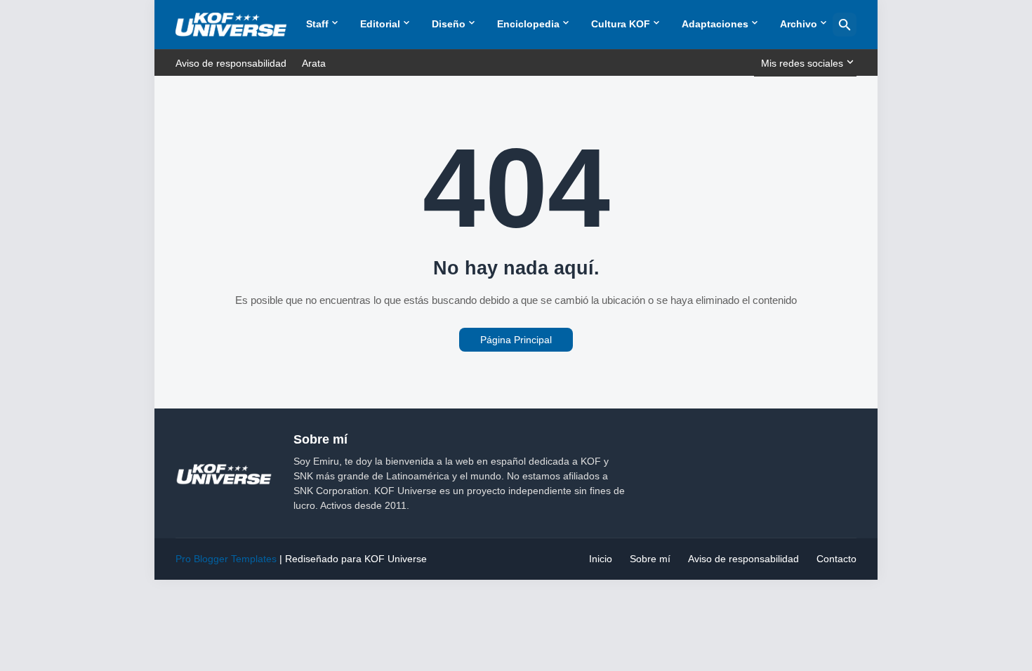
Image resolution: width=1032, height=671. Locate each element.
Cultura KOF (620, 23)
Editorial (380, 23)
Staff (317, 23)
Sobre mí (650, 558)
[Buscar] (844, 24)
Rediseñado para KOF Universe (356, 558)
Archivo (798, 23)
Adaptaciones (715, 23)
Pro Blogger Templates (226, 558)
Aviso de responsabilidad (231, 63)
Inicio (600, 558)
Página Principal (516, 339)
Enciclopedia (528, 23)
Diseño (448, 23)
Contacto (836, 558)
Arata (314, 63)
